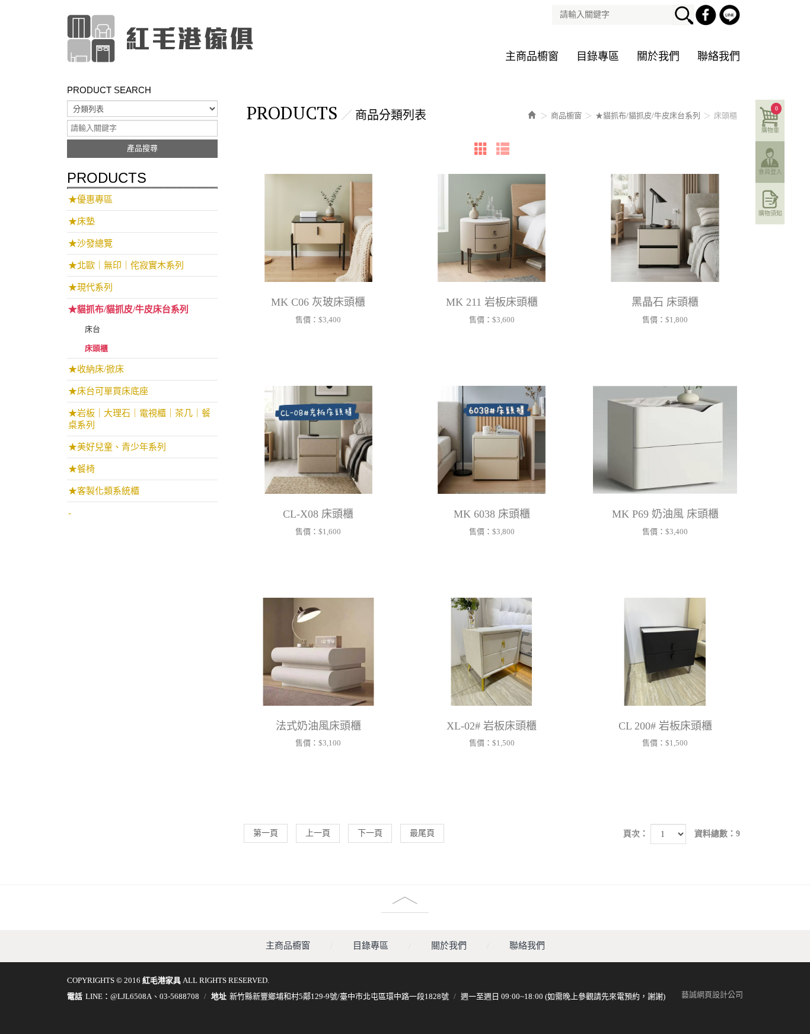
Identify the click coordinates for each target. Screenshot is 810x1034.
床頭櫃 (96, 348)
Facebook (707, 16)
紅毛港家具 (162, 38)
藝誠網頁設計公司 (712, 994)
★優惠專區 (90, 199)
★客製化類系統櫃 (103, 491)
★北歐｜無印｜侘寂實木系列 (126, 265)
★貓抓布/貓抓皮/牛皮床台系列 (128, 309)
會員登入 (770, 172)
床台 (92, 329)
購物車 (770, 119)
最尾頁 (422, 833)
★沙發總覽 (90, 243)
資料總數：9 (717, 833)
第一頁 (265, 833)
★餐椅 (81, 469)
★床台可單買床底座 (108, 391)
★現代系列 (90, 287)
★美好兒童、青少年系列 (117, 447)
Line (731, 16)
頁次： (635, 833)
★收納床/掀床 (96, 369)
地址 (219, 996)
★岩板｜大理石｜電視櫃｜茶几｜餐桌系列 (139, 419)
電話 (74, 996)
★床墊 (81, 221)
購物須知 (770, 213)
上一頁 (317, 833)
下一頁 (370, 833)
